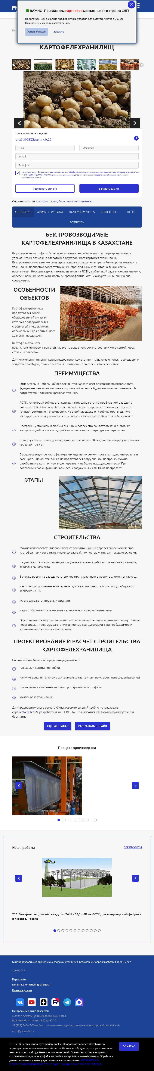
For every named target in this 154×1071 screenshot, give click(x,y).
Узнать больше (36, 31)
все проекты (133, 847)
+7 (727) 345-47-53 (23, 1025)
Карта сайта (19, 979)
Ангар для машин (46, 201)
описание (23, 211)
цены (131, 211)
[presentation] (19, 123)
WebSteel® (30, 712)
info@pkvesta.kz (23, 1031)
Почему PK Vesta (82, 211)
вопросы (77, 222)
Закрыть (59, 31)
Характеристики (50, 211)
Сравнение (109, 211)
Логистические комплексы (75, 201)
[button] (21, 64)
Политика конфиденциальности (31, 984)
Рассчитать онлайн (45, 188)
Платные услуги (22, 990)
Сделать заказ (57, 726)
